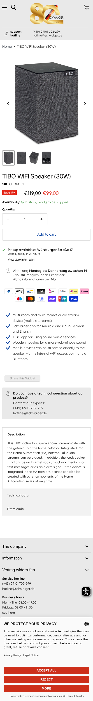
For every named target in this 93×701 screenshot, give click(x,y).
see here (8, 613)
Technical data (18, 495)
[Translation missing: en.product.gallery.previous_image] (8, 103)
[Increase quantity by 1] (41, 219)
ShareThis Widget (22, 378)
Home (7, 46)
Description (16, 434)
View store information (21, 259)
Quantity (8, 209)
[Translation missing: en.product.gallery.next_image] (85, 103)
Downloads (15, 509)
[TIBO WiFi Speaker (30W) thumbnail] (8, 158)
